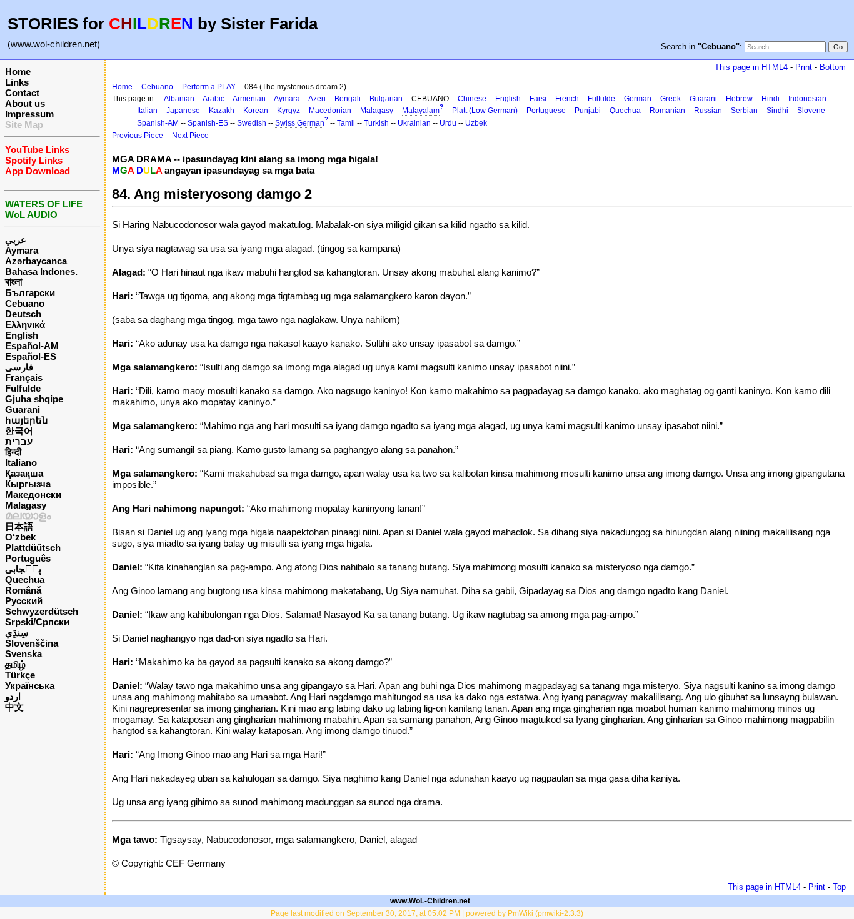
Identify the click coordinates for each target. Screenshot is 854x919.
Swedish (251, 123)
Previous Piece (137, 135)
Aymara (21, 250)
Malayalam (421, 110)
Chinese (472, 98)
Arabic (213, 98)
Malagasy (25, 505)
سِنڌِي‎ (17, 632)
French (567, 98)
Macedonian (330, 110)
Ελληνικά (25, 324)
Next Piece (190, 135)
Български (30, 292)
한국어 (19, 430)
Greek (670, 98)
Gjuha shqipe (34, 399)
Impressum (29, 114)
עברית (19, 441)
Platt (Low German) (485, 110)
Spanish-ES (208, 123)
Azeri (317, 98)
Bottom (833, 67)
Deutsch (23, 314)
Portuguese (546, 110)
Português (28, 558)
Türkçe (20, 675)
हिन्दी (13, 452)
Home (18, 71)
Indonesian (807, 98)
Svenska (23, 653)
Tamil (346, 123)
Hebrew (739, 98)
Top (839, 887)
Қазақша (24, 473)
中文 (14, 707)
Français (24, 377)
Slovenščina (31, 643)
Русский (24, 600)
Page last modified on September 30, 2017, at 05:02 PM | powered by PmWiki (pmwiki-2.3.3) (427, 913)
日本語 (19, 526)
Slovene (811, 110)
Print (803, 67)
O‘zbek (20, 537)
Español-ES (30, 356)
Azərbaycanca (36, 261)
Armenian (249, 98)
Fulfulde (23, 388)
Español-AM (32, 345)
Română (23, 590)
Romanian (667, 110)
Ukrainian (414, 123)
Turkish (376, 123)
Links (17, 82)
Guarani (22, 409)
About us (25, 103)
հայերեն (26, 420)
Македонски (33, 494)
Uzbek (476, 123)
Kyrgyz (288, 110)
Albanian (179, 98)
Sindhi (777, 110)
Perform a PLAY (209, 86)
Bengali (347, 98)
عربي (15, 239)
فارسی (19, 367)
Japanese (183, 110)
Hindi (770, 98)
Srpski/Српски (37, 622)
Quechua (24, 579)
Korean (255, 110)
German (637, 98)
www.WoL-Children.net (430, 901)
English (21, 335)
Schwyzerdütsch (41, 611)
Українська (29, 685)
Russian (708, 110)
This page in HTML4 (751, 67)
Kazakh (221, 110)
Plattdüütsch (33, 547)
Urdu (448, 123)
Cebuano (24, 303)
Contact (22, 92)
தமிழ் (15, 664)
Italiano (21, 462)
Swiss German (299, 123)
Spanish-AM (158, 123)
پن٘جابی (23, 569)
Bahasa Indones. (41, 271)
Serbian (744, 110)
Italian (147, 110)
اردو (13, 696)
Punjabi (588, 110)
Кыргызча (28, 484)
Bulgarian (386, 98)
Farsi (538, 98)
